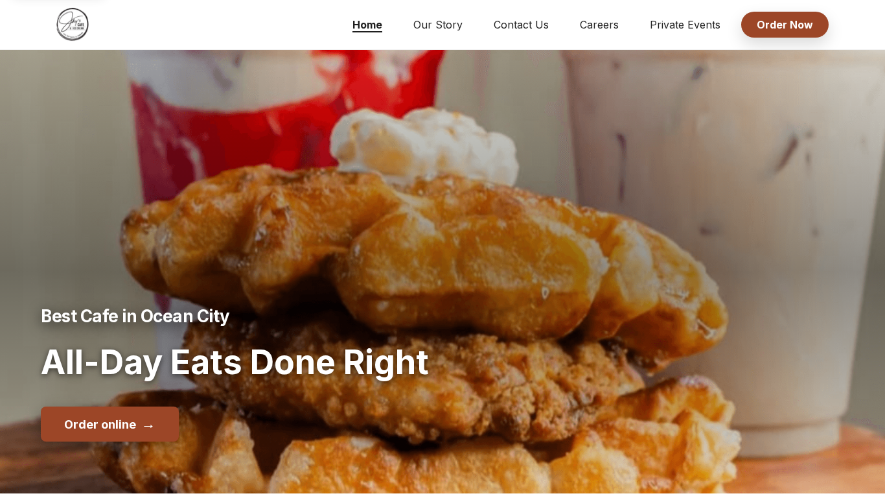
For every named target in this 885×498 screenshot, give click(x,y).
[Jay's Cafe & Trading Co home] (72, 25)
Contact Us (521, 24)
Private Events (685, 24)
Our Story (438, 24)
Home (367, 24)
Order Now (785, 24)
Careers (599, 24)
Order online (109, 423)
